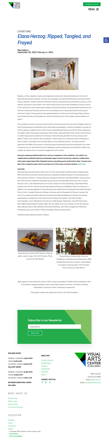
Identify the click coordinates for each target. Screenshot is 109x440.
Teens (10, 423)
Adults (10, 429)
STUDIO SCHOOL (47, 360)
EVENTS (44, 366)
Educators (12, 426)
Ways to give (12, 401)
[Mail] (50, 382)
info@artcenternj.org (93, 382)
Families (11, 420)
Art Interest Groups (15, 407)
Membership (12, 398)
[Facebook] (42, 382)
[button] (106, 40)
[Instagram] (46, 382)
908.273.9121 (96, 380)
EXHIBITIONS (46, 363)
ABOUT (43, 375)
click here (82, 164)
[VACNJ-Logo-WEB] (14, 3)
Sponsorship (13, 404)
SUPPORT (44, 372)
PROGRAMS (45, 369)
